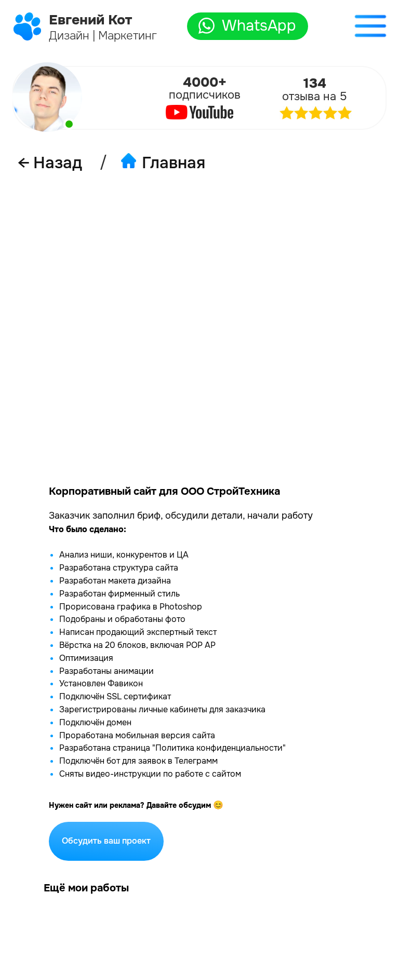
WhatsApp (259, 25)
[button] (370, 26)
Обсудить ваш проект (106, 840)
